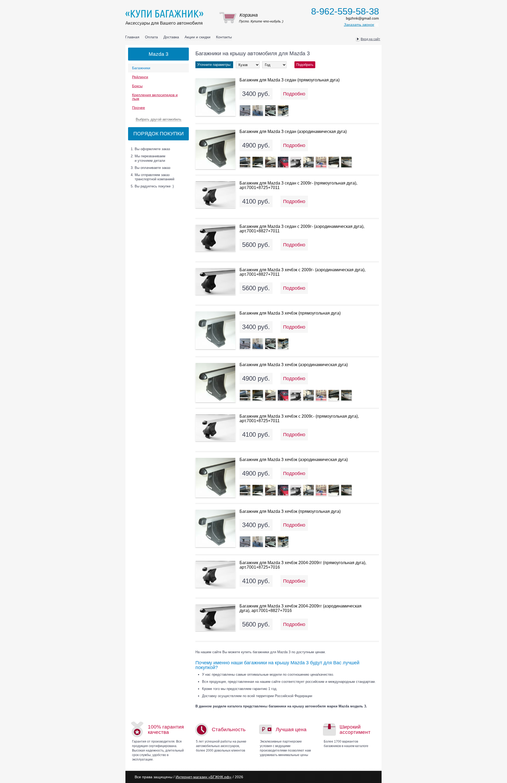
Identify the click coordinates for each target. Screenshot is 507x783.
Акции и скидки (197, 37)
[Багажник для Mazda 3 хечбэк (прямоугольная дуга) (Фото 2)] (257, 343)
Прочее (138, 107)
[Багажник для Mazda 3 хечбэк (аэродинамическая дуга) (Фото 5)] (295, 395)
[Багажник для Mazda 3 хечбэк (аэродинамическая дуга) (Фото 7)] (321, 395)
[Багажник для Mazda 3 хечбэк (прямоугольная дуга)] (215, 330)
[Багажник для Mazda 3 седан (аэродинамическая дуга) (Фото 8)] (333, 162)
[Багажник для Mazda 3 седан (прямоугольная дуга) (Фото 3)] (270, 110)
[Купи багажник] (165, 17)
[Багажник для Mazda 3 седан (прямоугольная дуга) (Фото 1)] (245, 110)
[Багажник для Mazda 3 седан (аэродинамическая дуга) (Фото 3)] (270, 162)
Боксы (137, 86)
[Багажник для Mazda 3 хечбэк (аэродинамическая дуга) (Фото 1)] (245, 395)
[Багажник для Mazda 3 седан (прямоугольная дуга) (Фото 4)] (283, 110)
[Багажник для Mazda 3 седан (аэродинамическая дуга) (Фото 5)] (295, 162)
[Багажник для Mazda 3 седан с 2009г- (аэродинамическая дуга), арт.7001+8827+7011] (215, 237)
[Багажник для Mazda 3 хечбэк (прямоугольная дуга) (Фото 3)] (270, 343)
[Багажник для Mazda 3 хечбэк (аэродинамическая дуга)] (215, 383)
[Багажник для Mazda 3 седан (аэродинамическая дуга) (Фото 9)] (346, 162)
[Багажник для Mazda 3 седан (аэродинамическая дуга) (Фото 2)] (257, 162)
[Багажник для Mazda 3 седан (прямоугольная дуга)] (215, 97)
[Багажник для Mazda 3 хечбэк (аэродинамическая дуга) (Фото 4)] (283, 395)
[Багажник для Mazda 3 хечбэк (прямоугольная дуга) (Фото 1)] (245, 343)
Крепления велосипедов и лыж (155, 97)
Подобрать (304, 65)
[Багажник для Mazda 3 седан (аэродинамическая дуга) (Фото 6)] (308, 162)
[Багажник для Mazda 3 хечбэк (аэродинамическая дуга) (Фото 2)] (257, 395)
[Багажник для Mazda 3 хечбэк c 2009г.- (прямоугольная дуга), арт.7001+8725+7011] (215, 427)
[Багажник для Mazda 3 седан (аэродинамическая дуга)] (215, 149)
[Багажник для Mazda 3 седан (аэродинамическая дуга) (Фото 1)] (245, 162)
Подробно (294, 93)
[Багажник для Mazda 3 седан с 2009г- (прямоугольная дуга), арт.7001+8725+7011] (215, 194)
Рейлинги (140, 77)
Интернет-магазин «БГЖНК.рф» (204, 777)
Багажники (141, 68)
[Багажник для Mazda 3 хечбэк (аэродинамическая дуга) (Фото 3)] (270, 395)
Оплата (151, 37)
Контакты (224, 37)
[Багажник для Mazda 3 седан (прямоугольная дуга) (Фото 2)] (257, 110)
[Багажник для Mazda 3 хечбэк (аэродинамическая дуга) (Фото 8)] (333, 395)
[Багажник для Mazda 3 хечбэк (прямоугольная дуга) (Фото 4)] (283, 343)
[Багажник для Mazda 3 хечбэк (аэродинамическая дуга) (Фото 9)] (346, 395)
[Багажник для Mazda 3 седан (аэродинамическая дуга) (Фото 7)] (321, 162)
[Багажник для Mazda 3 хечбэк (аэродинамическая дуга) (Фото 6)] (308, 395)
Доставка (171, 37)
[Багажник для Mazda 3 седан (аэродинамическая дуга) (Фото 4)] (283, 162)
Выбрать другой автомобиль (158, 119)
